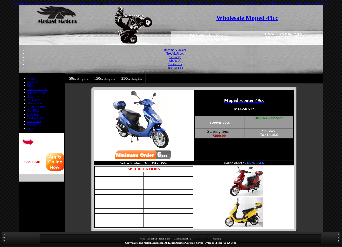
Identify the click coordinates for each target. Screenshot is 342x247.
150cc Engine (104, 78)
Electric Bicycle (37, 89)
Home (31, 78)
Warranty (175, 57)
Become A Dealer (175, 50)
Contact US (152, 239)
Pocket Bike (269, 3)
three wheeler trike (316, 3)
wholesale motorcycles (224, 3)
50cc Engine (78, 78)
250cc (164, 163)
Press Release (174, 67)
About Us (175, 60)
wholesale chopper (290, 3)
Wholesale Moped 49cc (247, 17)
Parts (30, 128)
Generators (34, 121)
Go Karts (33, 99)
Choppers (33, 114)
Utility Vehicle (36, 107)
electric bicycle (199, 3)
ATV (30, 96)
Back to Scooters (130, 163)
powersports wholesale (27, 3)
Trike (30, 85)
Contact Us (175, 64)
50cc (146, 163)
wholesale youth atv (87, 3)
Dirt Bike (33, 110)
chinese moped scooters (58, 3)
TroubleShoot (174, 53)
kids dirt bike (111, 3)
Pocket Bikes (35, 117)
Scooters (32, 82)
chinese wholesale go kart (137, 3)
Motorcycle (34, 103)
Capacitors (34, 124)
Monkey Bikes (250, 3)
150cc (155, 163)
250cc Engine (131, 78)
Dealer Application (182, 239)
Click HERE (32, 162)
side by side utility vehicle (171, 3)
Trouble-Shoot (165, 239)
